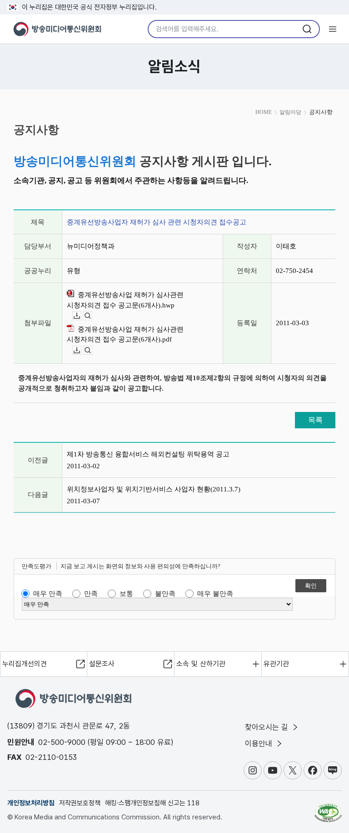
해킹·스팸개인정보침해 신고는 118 (152, 803)
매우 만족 (47, 593)
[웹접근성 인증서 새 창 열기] (328, 808)
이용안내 (259, 743)
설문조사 (102, 663)
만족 (91, 593)
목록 (315, 420)
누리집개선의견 (24, 663)
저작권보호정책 (79, 803)
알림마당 (290, 112)
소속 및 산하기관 (200, 663)
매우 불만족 (215, 593)
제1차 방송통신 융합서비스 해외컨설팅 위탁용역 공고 (148, 454)
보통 (126, 593)
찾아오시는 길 (267, 727)
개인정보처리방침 (31, 803)
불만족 (165, 593)
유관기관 (276, 663)
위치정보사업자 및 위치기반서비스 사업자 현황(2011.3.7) (153, 489)
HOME (263, 112)
